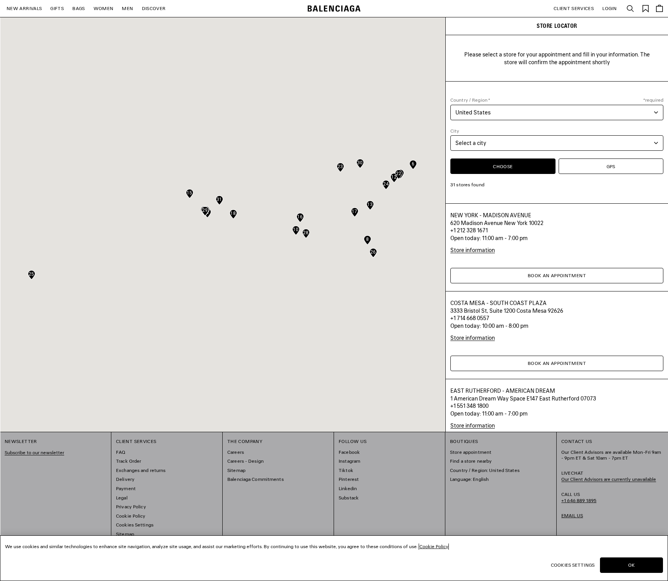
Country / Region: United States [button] (485, 470)
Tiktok (346, 470)
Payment (126, 488)
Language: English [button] (469, 479)
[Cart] (659, 8)
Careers (235, 452)
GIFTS (57, 8)
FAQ (120, 452)
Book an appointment (557, 275)
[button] (413, 164)
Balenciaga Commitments (255, 479)
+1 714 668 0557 (469, 318)
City (454, 131)
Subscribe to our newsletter (34, 452)
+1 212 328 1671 (469, 230)
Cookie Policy (131, 516)
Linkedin (348, 488)
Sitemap (125, 534)
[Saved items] (645, 8)
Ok (631, 565)
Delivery (125, 479)
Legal (122, 498)
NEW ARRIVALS (24, 8)
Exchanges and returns (141, 470)
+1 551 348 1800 (469, 405)
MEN (127, 8)
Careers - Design (245, 461)
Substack (349, 498)
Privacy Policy (131, 506)
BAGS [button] (78, 8)
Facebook (349, 452)
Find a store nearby (471, 461)
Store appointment (470, 452)
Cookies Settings (134, 525)
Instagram (349, 461)
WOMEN (104, 8)
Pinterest (349, 479)
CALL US (578, 497)
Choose (503, 166)
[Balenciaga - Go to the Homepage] (334, 8)
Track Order (128, 461)
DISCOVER (154, 8)
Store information (472, 250)
